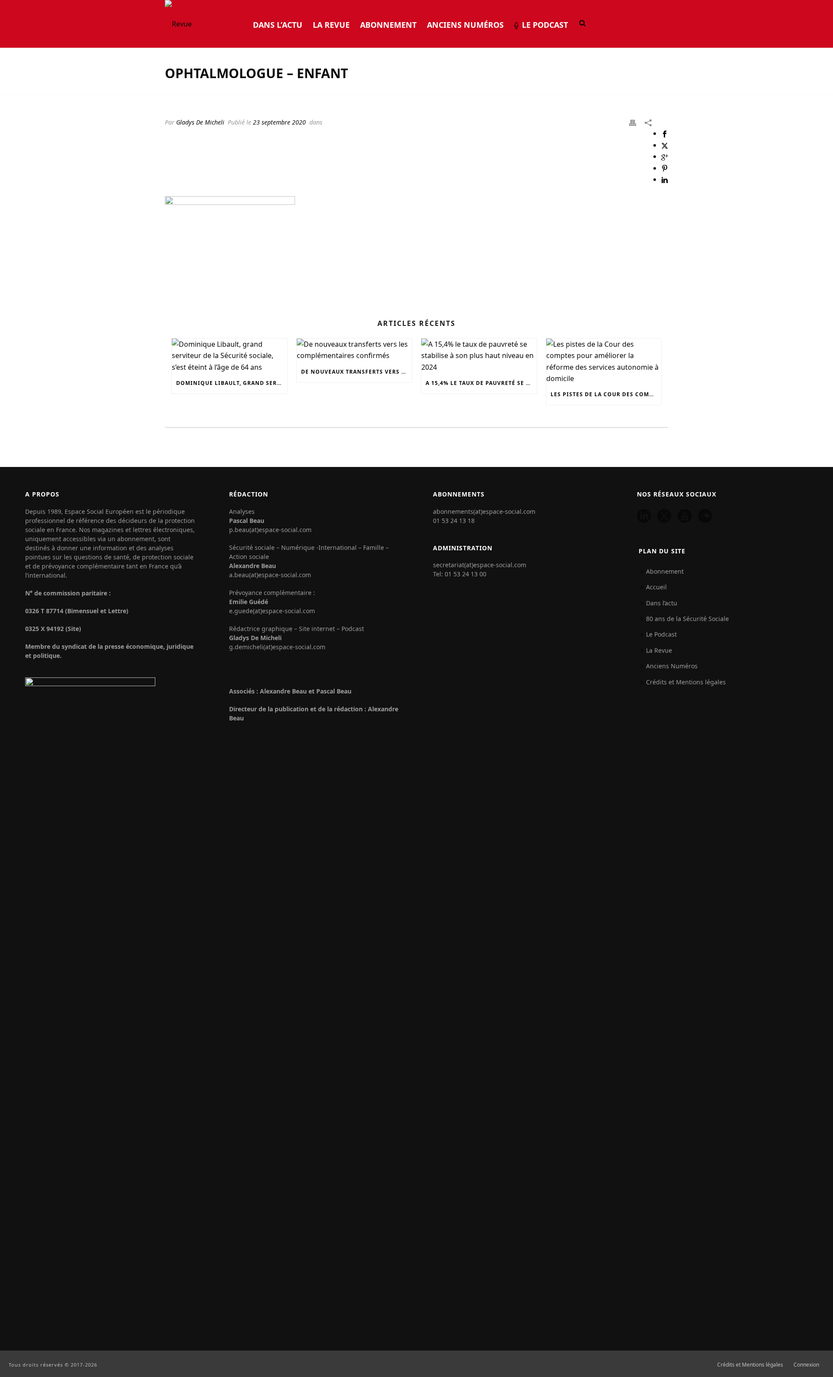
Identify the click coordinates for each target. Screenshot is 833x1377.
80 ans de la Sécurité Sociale (687, 619)
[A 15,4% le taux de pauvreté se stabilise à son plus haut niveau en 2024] (479, 355)
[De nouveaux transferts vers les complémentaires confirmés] (354, 350)
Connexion (806, 1364)
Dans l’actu (277, 25)
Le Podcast (545, 25)
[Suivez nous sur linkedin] (644, 516)
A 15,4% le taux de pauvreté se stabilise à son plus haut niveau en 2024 (481, 383)
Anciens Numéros (465, 25)
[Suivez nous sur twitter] (664, 516)
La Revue (331, 25)
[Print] (632, 122)
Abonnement (388, 25)
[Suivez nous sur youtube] (685, 516)
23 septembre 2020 (279, 122)
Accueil (656, 587)
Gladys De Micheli (200, 122)
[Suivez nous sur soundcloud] (705, 516)
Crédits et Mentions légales (686, 682)
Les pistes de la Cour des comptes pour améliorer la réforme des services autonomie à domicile (606, 394)
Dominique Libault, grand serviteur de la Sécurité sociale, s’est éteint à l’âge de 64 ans (231, 383)
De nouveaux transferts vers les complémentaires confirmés (356, 371)
